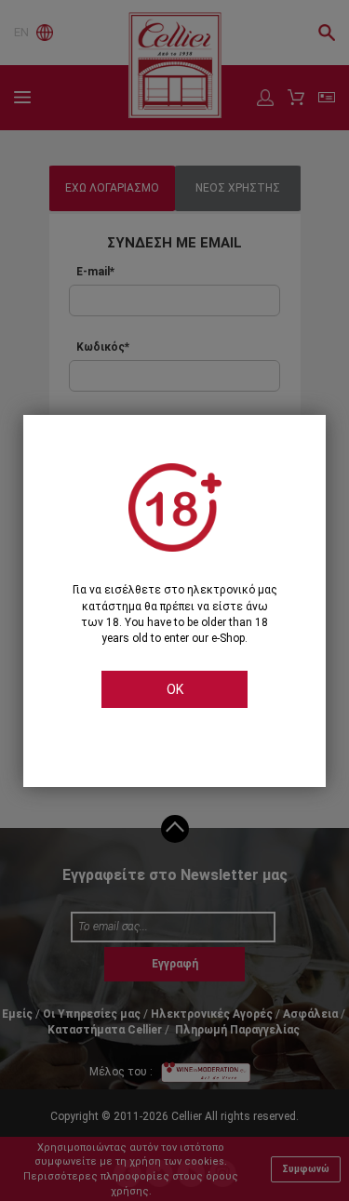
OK (175, 689)
